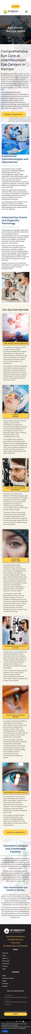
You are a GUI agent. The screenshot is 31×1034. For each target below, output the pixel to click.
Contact (5, 966)
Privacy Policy (15, 942)
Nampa (4, 986)
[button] (26, 11)
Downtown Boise (8, 978)
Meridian (5, 983)
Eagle (4, 981)
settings (22, 1028)
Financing (5, 963)
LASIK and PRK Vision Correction (15, 343)
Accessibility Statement (15, 939)
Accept (5, 1031)
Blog (3, 969)
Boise (4, 975)
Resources (5, 961)
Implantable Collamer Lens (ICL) (15, 792)
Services (5, 953)
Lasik (4, 955)
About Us (5, 958)
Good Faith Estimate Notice (15, 936)
